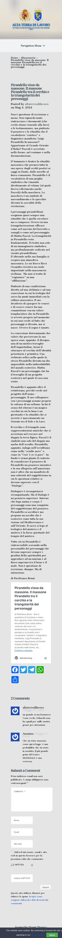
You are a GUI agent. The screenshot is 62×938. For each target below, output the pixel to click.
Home (14, 57)
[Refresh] (32, 865)
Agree (52, 935)
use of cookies (37, 935)
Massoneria (28, 57)
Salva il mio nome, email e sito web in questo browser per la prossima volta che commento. (29, 855)
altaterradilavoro (37, 104)
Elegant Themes (37, 927)
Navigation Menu (31, 45)
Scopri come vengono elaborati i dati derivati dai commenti (29, 900)
